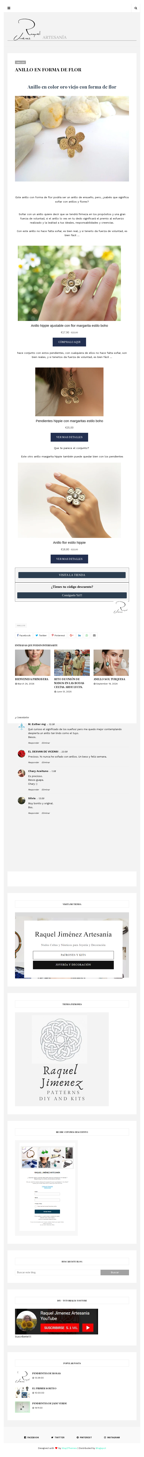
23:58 (64, 751)
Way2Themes (69, 1448)
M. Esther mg (37, 724)
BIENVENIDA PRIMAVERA (31, 679)
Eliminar (46, 743)
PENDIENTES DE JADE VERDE (49, 1403)
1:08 (53, 771)
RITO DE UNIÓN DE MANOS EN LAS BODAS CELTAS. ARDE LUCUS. (69, 683)
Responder (33, 743)
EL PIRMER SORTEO (44, 1388)
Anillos (21, 625)
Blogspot (101, 1448)
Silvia (31, 798)
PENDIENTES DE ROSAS (46, 1373)
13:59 (41, 798)
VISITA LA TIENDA (72, 575)
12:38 (51, 724)
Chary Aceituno (38, 771)
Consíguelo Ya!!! (72, 595)
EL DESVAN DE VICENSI (43, 751)
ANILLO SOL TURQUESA (109, 679)
